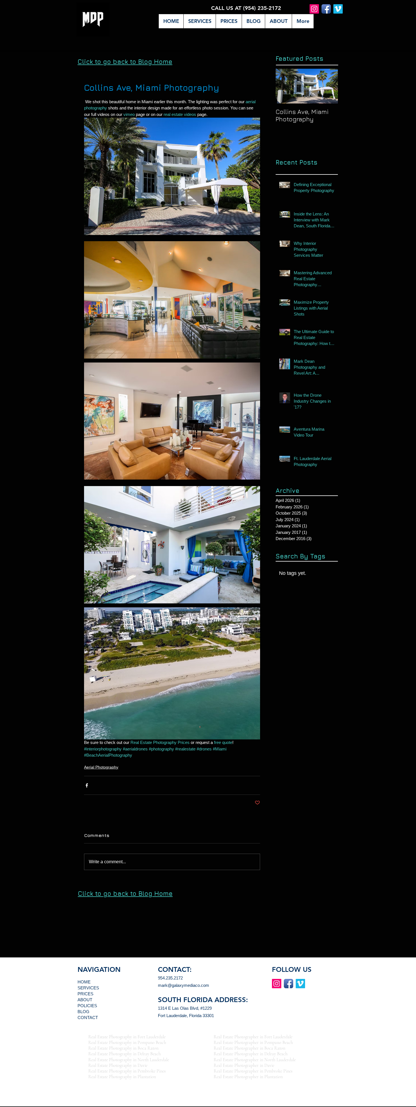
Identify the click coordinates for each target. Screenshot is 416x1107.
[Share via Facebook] (86, 785)
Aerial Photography (101, 767)
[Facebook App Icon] (326, 9)
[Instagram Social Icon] (314, 9)
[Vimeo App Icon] (338, 9)
